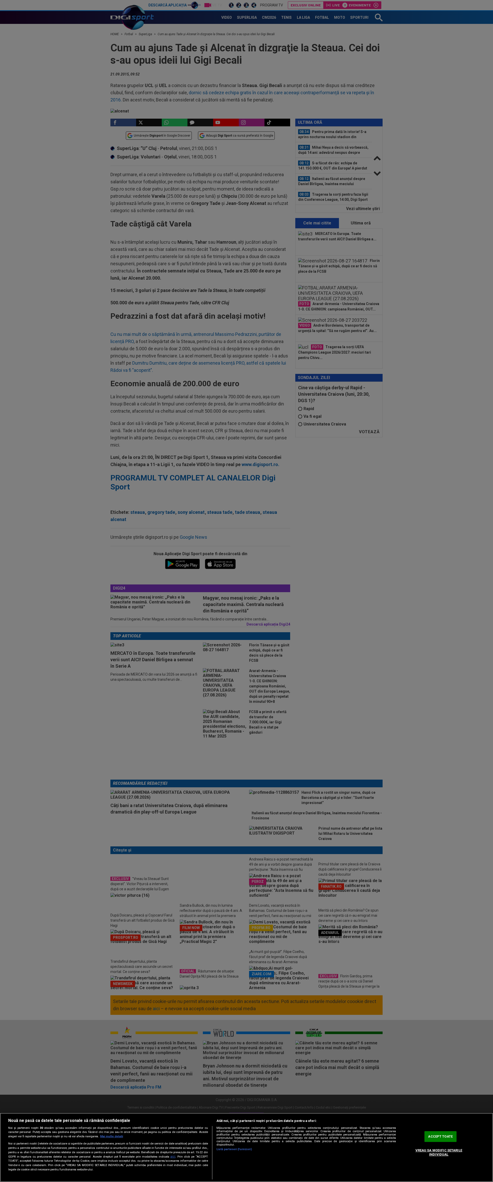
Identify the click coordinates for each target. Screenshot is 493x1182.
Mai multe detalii (111, 1136)
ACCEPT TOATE (440, 1137)
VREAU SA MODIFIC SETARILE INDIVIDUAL (438, 1152)
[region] (246, 1147)
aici (172, 1156)
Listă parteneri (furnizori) (234, 1149)
